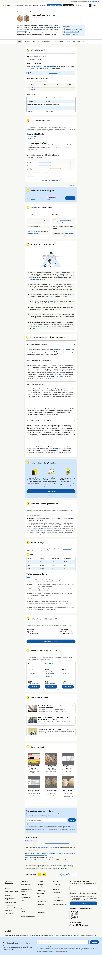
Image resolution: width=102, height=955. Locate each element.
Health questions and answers (28, 916)
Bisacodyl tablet (50, 664)
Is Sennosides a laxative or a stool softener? (39, 420)
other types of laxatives (67, 233)
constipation (46, 27)
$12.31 (53, 565)
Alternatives (80, 41)
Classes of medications (10, 902)
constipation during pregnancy (62, 349)
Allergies (23, 905)
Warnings (60, 41)
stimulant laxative (37, 66)
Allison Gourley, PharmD (72, 32)
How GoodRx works (25, 884)
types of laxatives (31, 427)
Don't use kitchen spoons (39, 326)
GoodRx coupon (67, 549)
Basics (20, 41)
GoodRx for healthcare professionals (26, 890)
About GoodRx (40, 893)
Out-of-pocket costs (9, 905)
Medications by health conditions (10, 899)
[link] (51, 708)
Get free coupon (51, 491)
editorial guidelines (62, 868)
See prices (70, 198)
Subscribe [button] (94, 942)
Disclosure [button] (72, 185)
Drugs (25, 12)
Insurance (7, 886)
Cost (73, 41)
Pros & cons (36, 41)
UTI (21, 908)
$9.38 (53, 568)
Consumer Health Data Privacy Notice (58, 901)
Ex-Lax (52, 98)
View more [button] (50, 739)
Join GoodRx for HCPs (95, 1)
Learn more (51, 495)
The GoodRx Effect (41, 901)
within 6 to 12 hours (56, 371)
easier (56, 448)
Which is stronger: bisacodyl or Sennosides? (39, 360)
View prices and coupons (51, 641)
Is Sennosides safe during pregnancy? (37, 344)
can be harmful (31, 392)
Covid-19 (23, 911)
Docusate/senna (67, 664)
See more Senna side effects (50, 180)
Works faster (31, 231)
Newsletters (24, 903)
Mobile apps (7, 888)
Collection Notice (57, 895)
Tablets (28, 577)
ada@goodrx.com (92, 935)
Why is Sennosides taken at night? (36, 442)
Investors (39, 909)
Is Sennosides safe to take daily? (36, 384)
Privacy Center (56, 887)
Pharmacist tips (46, 41)
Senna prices (33, 12)
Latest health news (25, 897)
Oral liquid (29, 598)
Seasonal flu (24, 914)
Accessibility (40, 887)
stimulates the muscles (50, 66)
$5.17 (53, 562)
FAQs (54, 41)
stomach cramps (22, 31)
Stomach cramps (32, 136)
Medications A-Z (8, 895)
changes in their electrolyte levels (47, 528)
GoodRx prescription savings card (11, 892)
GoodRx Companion (9, 913)
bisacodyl (32, 365)
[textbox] (46, 820)
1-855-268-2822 (83, 935)
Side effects (27, 41)
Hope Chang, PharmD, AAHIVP (74, 29)
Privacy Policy (58, 829)
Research (39, 899)
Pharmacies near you (26, 887)
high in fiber (53, 301)
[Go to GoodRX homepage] (7, 5)
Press (38, 896)
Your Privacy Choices (58, 904)
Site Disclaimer (56, 892)
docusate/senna (53, 73)
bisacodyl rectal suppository (59, 374)
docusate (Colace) (41, 29)
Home (19, 12)
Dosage (68, 41)
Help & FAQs (40, 884)
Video (22, 900)
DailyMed (32, 176)
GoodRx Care (8, 916)
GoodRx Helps (40, 904)
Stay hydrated (33, 301)
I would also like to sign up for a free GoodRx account (40, 824)
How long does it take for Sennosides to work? (39, 404)
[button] (54, 5)
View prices (34, 686)
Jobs (38, 907)
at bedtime (71, 294)
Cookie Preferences (58, 897)
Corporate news (41, 912)
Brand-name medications (11, 907)
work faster (57, 27)
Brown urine (31, 138)
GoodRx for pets (8, 910)
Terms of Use (41, 829)
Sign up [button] (72, 820)
